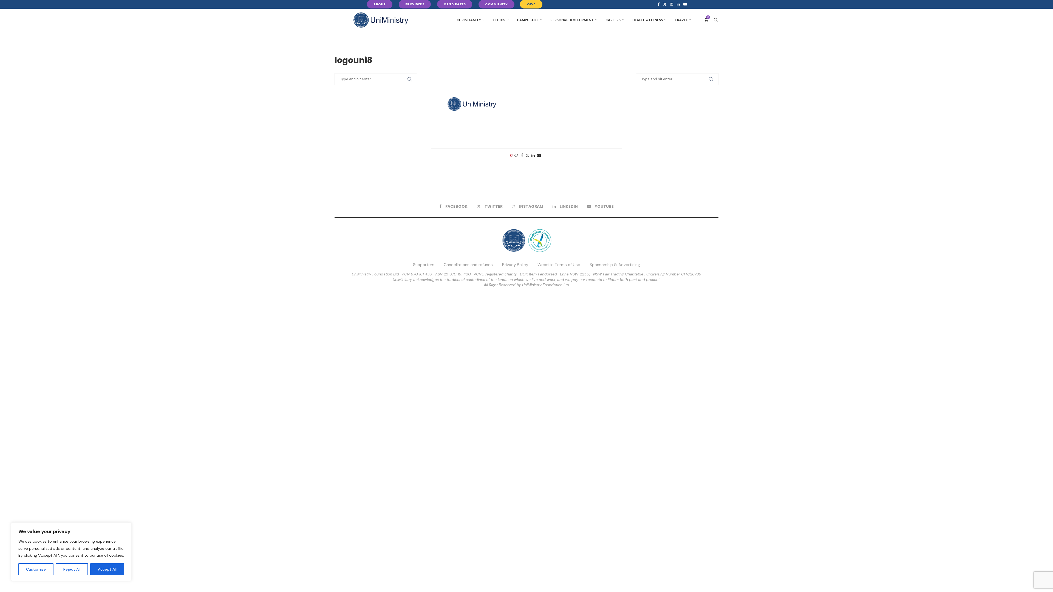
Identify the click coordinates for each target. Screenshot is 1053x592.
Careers (613, 20)
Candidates (455, 4)
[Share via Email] (539, 155)
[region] (71, 551)
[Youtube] (685, 4)
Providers (414, 4)
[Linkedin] (678, 4)
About (379, 4)
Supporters (423, 264)
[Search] (715, 20)
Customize (36, 569)
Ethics (499, 20)
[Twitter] (665, 4)
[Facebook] (658, 4)
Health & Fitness (647, 20)
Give (531, 4)
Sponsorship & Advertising (615, 264)
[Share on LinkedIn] (533, 155)
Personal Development (572, 20)
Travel (681, 20)
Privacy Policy (515, 264)
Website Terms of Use (558, 264)
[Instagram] (671, 4)
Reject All (71, 569)
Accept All (107, 569)
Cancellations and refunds (468, 264)
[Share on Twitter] (527, 155)
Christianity (469, 20)
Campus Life (528, 20)
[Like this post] (516, 155)
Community (496, 4)
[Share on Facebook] (522, 155)
